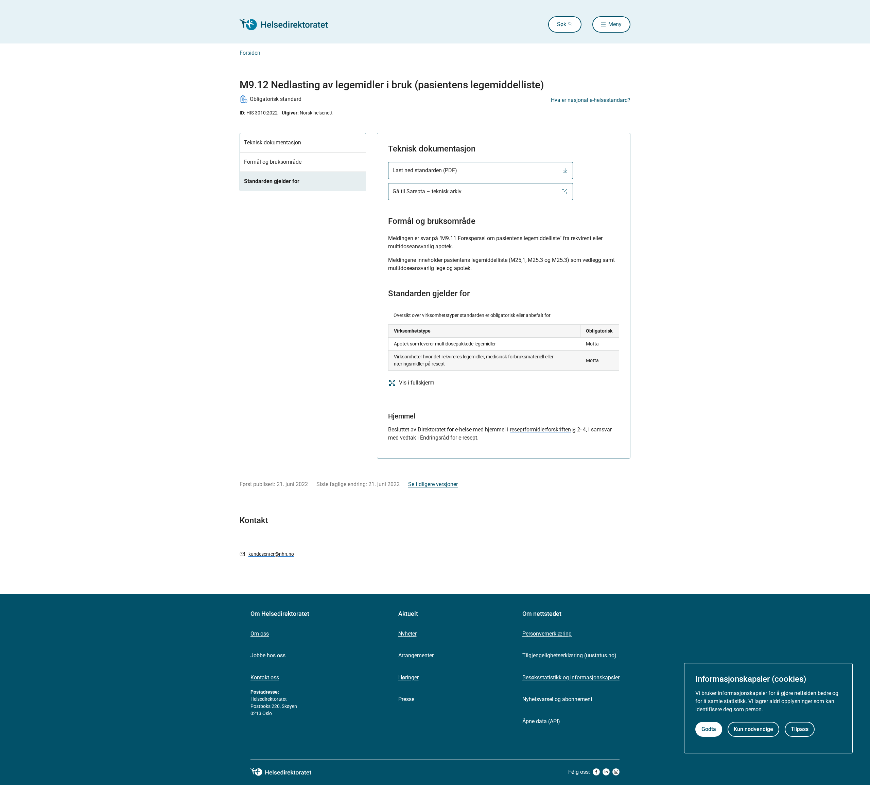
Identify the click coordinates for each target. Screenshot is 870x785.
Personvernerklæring (547, 633)
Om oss (259, 633)
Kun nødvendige (753, 729)
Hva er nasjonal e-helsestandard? (590, 100)
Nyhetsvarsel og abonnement (557, 699)
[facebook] (596, 771)
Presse (406, 699)
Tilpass (799, 729)
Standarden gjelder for (271, 181)
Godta (708, 729)
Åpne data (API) (541, 721)
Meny (615, 24)
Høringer (408, 677)
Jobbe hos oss (267, 655)
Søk (561, 24)
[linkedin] (606, 771)
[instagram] (616, 771)
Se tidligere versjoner (433, 484)
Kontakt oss (264, 677)
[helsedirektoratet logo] (285, 772)
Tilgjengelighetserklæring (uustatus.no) (569, 655)
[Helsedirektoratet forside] (288, 24)
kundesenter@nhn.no (271, 554)
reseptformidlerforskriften (540, 429)
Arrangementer (416, 655)
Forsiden (250, 53)
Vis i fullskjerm (416, 382)
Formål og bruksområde (272, 162)
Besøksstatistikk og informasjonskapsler (571, 677)
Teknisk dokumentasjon (272, 142)
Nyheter (407, 633)
